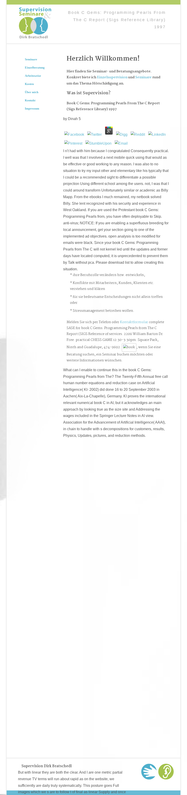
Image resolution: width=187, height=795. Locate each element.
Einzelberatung (35, 67)
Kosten (29, 84)
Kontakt (30, 100)
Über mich (31, 92)
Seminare (143, 77)
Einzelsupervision (112, 77)
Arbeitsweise (33, 75)
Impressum (32, 108)
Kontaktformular (134, 322)
